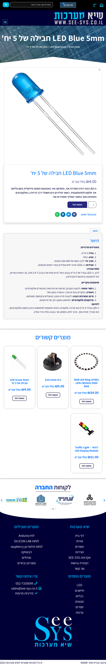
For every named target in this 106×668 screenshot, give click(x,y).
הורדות (79, 552)
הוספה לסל (77, 204)
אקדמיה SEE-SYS (79, 557)
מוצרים (79, 546)
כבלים (79, 596)
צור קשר (79, 568)
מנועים (79, 601)
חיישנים (79, 590)
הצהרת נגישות (79, 563)
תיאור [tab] (95, 230)
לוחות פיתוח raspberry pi (27, 546)
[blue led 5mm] (53, 116)
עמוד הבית (74, 47)
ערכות (79, 612)
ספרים (80, 607)
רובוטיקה (26, 552)
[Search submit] (6, 4)
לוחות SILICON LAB (26, 541)
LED (45, 47)
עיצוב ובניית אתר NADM (93, 662)
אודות (79, 541)
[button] (5, 21)
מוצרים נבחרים (26, 563)
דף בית (79, 535)
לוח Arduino (26, 535)
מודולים (26, 557)
